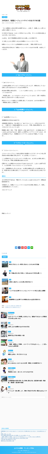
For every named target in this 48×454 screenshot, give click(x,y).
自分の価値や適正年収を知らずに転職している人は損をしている (15, 435)
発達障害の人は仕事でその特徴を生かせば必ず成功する (24, 299)
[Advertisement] (12, 199)
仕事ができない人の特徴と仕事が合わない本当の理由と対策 (14, 438)
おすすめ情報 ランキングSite (24, 448)
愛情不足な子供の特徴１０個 (16, 335)
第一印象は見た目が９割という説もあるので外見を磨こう (28, 273)
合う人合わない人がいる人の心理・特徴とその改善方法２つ (25, 363)
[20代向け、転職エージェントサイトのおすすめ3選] (28, 247)
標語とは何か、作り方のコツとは (17, 354)
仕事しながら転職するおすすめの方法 (18, 326)
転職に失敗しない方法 (6, 434)
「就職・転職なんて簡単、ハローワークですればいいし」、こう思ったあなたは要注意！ (21, 436)
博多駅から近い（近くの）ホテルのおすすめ (20, 372)
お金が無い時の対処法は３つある (8, 439)
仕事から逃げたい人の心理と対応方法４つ (21, 282)
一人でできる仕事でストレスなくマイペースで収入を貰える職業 (27, 290)
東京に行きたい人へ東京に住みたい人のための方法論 (24, 264)
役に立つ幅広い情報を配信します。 (24, 450)
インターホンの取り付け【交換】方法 (13, 305)
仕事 (4, 253)
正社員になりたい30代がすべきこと (13, 307)
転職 (6, 253)
